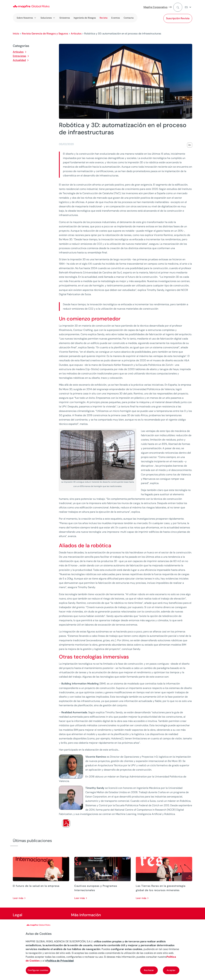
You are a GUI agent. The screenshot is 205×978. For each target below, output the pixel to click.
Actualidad (19, 60)
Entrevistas (19, 56)
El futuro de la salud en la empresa (36, 886)
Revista (103, 17)
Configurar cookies (38, 970)
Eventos (115, 17)
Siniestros (64, 17)
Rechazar (149, 970)
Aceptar (171, 970)
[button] (188, 7)
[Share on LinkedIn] (189, 145)
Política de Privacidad (60, 960)
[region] (102, 948)
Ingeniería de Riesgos (85, 17)
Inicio (16, 33)
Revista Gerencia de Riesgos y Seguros (45, 33)
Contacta (129, 17)
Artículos (76, 33)
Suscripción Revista (177, 18)
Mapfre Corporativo (156, 7)
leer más (18, 898)
